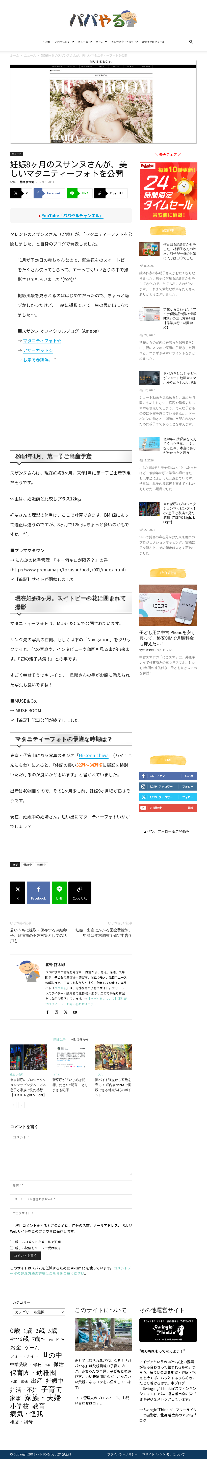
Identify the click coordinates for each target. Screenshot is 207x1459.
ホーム (14, 55)
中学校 (36, 1364)
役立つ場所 (16, 1074)
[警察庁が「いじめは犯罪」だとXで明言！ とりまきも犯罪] (71, 1057)
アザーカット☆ (38, 350)
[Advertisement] (66, 406)
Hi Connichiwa (94, 755)
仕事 (47, 1365)
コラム (100, 42)
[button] (191, 42)
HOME (46, 42)
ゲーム (32, 1348)
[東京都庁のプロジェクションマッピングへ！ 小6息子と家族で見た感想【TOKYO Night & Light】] (28, 1057)
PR (51, 1340)
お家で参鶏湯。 (38, 360)
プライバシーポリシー (122, 1454)
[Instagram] (58, 1012)
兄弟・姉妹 (19, 1381)
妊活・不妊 (24, 1390)
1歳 (28, 1331)
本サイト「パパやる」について (163, 1454)
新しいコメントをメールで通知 (38, 1241)
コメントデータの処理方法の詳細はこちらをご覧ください (70, 1270)
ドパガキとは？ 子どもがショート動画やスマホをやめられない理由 (180, 377)
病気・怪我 (26, 1414)
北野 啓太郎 (27, 182)
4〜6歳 (19, 1339)
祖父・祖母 (21, 1422)
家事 (15, 1398)
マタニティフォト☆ (42, 340)
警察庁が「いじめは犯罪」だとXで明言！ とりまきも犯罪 (70, 1085)
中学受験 (18, 1365)
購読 (190, 808)
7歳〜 (39, 1339)
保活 (58, 1364)
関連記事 (60, 1039)
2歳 (40, 1331)
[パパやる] (103, 17)
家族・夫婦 (42, 1398)
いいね (189, 776)
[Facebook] (49, 1012)
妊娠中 (41, 865)
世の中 (27, 865)
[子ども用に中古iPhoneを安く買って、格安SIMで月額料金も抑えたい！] (168, 605)
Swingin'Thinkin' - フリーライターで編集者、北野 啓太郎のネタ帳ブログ (168, 1415)
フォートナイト (24, 1356)
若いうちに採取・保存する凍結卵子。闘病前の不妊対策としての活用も (38, 935)
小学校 (19, 1406)
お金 (15, 1348)
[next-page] (21, 1105)
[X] (67, 1012)
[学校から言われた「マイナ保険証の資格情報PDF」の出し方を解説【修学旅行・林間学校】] (149, 314)
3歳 (52, 1331)
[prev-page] (13, 1105)
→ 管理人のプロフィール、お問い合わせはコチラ (102, 1400)
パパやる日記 (62, 42)
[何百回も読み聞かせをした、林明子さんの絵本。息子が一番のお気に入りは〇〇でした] (149, 249)
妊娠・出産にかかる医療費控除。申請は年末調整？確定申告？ (103, 933)
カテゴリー (21, 1302)
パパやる (60, 988)
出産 (37, 1381)
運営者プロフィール (153, 42)
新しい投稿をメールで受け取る (38, 1247)
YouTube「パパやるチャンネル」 (73, 215)
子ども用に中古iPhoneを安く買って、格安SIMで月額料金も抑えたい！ (167, 638)
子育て (52, 1389)
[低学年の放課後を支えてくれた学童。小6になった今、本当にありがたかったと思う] (149, 444)
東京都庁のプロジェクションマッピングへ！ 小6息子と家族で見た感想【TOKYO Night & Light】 (179, 513)
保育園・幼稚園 (33, 1373)
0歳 (15, 1330)
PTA (60, 1339)
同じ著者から (80, 1039)
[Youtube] (76, 1012)
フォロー (187, 786)
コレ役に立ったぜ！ (122, 42)
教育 (38, 1406)
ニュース (83, 42)
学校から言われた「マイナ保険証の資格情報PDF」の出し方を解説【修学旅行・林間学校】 (179, 318)
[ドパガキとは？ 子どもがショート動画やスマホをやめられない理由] (149, 378)
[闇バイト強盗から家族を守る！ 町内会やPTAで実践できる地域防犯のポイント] (113, 1057)
